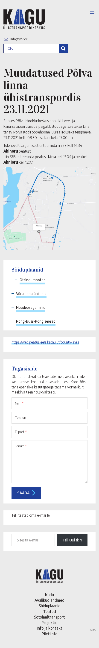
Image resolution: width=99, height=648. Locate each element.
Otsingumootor (32, 280)
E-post (21, 432)
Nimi (19, 403)
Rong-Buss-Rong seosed (35, 321)
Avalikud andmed (49, 600)
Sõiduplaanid (50, 605)
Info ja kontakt (49, 628)
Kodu (49, 594)
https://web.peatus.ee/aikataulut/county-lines (45, 342)
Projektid (49, 622)
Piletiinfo (49, 633)
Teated (49, 611)
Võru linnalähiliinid (31, 293)
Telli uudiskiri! (72, 540)
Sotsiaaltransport (49, 616)
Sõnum (21, 446)
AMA (93, 630)
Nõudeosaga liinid (30, 307)
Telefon (20, 417)
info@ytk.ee (19, 39)
